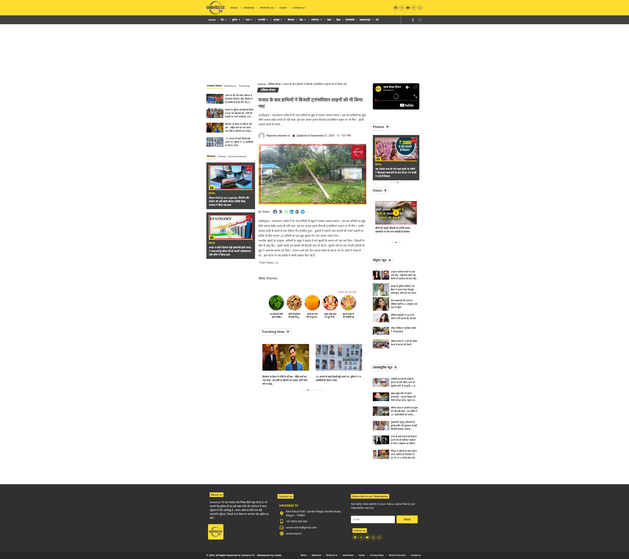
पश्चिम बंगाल (274, 84)
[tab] (214, 86)
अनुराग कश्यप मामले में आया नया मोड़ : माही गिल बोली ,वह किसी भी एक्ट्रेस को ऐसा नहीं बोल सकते (403, 277)
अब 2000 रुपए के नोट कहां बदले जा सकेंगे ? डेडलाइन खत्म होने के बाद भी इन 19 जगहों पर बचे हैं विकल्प (395, 172)
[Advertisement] (314, 49)
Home (261, 84)
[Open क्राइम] (281, 20)
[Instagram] (414, 7)
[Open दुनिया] (239, 20)
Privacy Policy (377, 555)
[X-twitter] (401, 7)
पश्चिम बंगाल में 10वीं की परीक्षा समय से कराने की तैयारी (404, 342)
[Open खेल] (305, 20)
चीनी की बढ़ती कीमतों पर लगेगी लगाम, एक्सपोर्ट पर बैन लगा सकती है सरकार (393, 229)
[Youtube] (407, 7)
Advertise (248, 7)
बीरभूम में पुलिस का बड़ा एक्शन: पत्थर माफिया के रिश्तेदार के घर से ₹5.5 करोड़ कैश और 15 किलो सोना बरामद (404, 456)
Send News (348, 555)
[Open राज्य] (251, 20)
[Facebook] (395, 7)
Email (354, 514)
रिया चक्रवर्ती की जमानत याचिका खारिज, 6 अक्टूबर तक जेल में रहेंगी (404, 304)
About (234, 7)
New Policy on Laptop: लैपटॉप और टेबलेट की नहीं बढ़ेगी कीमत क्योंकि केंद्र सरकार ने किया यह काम (229, 201)
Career (283, 7)
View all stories (347, 291)
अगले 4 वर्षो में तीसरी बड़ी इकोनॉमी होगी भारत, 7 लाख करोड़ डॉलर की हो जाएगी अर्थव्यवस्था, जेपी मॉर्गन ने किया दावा (230, 251)
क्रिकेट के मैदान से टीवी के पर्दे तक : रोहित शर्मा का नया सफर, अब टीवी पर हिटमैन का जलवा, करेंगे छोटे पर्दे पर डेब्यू (238, 129)
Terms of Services (397, 555)
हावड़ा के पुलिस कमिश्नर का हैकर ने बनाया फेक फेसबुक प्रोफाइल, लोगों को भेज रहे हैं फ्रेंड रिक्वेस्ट (403, 291)
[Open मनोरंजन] (321, 20)
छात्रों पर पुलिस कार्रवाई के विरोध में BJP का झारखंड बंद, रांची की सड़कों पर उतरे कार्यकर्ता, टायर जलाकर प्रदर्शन (239, 115)
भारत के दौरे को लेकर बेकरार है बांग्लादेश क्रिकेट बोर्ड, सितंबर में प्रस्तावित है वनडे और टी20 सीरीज (239, 100)
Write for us (267, 7)
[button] (275, 212)
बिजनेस (212, 193)
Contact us (299, 7)
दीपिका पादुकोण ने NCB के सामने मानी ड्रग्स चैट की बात (403, 316)
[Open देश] (226, 20)
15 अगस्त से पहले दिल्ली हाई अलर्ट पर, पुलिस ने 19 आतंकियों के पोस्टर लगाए (239, 142)
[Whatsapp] (420, 7)
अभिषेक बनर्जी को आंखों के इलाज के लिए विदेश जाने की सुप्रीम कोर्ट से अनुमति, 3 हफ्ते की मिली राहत (404, 384)
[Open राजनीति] (267, 20)
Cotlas (277, 555)
